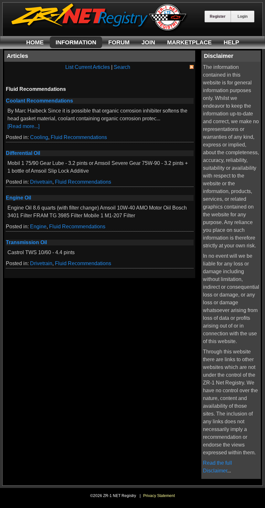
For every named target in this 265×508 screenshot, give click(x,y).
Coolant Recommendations (39, 100)
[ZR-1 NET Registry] (99, 30)
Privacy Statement (159, 495)
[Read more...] (23, 126)
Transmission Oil (26, 242)
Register (218, 16)
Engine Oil (18, 197)
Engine (38, 226)
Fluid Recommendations (79, 137)
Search (122, 67)
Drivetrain (41, 182)
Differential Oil (23, 153)
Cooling (39, 137)
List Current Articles (87, 67)
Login (243, 16)
